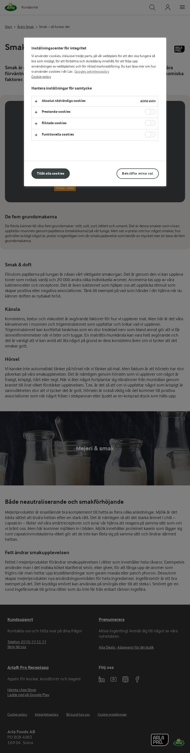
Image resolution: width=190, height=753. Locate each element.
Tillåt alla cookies (51, 173)
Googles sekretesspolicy (91, 71)
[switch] (150, 112)
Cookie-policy (41, 77)
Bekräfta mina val (137, 173)
